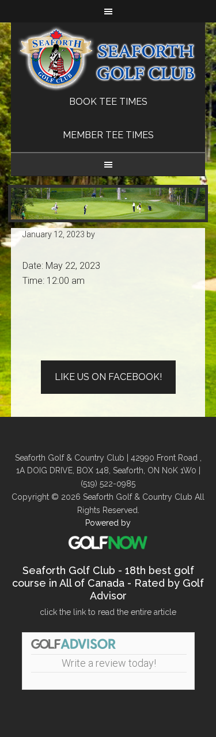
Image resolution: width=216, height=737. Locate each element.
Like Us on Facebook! (108, 376)
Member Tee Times (108, 135)
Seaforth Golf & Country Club (108, 58)
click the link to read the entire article (108, 612)
